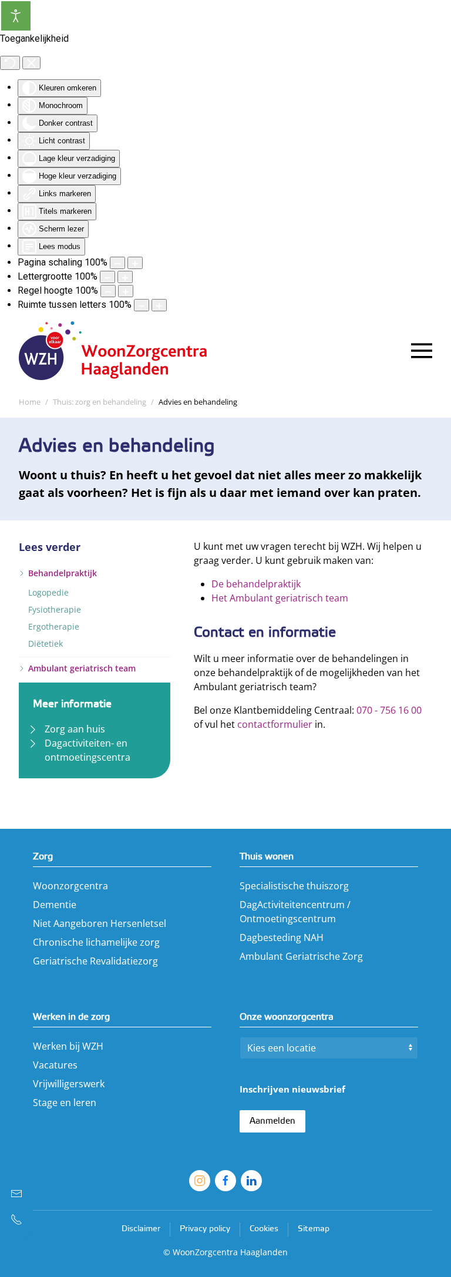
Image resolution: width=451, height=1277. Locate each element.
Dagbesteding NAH (282, 937)
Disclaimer (141, 1229)
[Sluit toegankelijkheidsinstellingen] (31, 62)
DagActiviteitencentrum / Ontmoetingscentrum (295, 911)
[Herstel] (10, 63)
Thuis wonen (267, 856)
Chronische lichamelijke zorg (96, 942)
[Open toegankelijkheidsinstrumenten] (16, 16)
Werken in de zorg (71, 1017)
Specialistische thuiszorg (294, 885)
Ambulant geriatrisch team (82, 668)
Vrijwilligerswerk (69, 1083)
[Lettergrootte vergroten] (125, 277)
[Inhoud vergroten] (135, 263)
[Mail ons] (16, 1193)
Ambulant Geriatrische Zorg (301, 956)
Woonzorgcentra (70, 885)
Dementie (54, 904)
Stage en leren (64, 1102)
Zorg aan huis (75, 728)
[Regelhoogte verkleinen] (108, 291)
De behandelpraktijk (256, 583)
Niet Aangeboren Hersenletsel (99, 923)
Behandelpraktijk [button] (62, 573)
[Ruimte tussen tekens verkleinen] (141, 305)
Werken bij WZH (68, 1046)
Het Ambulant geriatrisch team (279, 598)
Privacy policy (205, 1229)
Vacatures (55, 1064)
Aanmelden (272, 1121)
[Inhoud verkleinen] (117, 263)
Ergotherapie (53, 626)
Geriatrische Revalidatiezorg (95, 961)
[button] (421, 350)
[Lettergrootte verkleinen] (107, 277)
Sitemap (313, 1229)
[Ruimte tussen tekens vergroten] (159, 305)
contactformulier (274, 724)
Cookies (264, 1229)
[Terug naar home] (118, 350)
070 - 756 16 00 (389, 710)
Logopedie (48, 592)
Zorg (43, 856)
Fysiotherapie (54, 609)
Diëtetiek (45, 643)
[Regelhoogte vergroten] (125, 291)
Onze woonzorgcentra (287, 1017)
